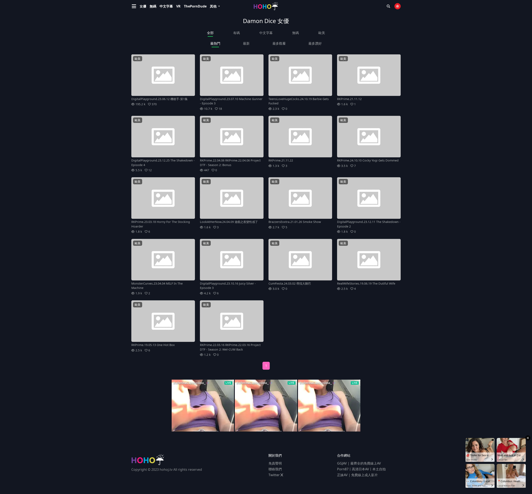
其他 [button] (213, 6)
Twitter (274, 475)
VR (178, 6)
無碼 (153, 6)
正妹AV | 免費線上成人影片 (357, 475)
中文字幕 (166, 6)
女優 (143, 6)
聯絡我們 (275, 469)
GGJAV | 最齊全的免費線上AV (359, 463)
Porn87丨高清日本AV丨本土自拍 (361, 469)
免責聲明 (275, 463)
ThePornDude (195, 6)
